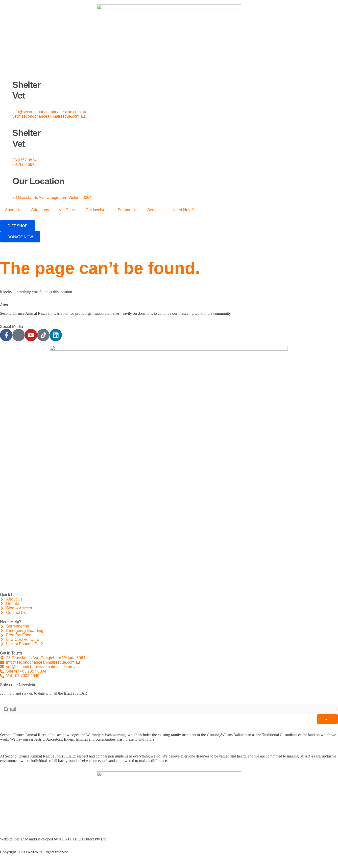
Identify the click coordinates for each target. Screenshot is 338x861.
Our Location (38, 181)
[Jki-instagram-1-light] (18, 335)
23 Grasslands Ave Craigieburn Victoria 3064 (52, 197)
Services (155, 210)
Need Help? (183, 210)
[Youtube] (31, 335)
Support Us (127, 210)
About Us (13, 210)
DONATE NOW (20, 237)
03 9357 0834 (24, 160)
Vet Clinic (67, 210)
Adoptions (40, 210)
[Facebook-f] (6, 335)
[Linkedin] (55, 335)
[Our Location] (6, 173)
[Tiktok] (43, 335)
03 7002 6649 (24, 164)
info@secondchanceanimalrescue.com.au (49, 112)
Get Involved (97, 210)
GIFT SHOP (17, 226)
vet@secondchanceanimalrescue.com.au (48, 116)
